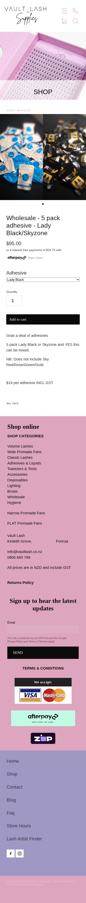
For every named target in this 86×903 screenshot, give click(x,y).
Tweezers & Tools (22, 469)
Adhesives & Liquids (24, 463)
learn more (35, 257)
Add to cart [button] (17, 319)
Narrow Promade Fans (26, 513)
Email (11, 622)
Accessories (17, 474)
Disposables (17, 480)
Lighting (13, 486)
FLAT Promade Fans (24, 523)
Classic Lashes (20, 457)
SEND (18, 653)
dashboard (45, 881)
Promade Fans (33, 452)
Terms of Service (38, 641)
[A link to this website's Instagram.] (20, 853)
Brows (12, 491)
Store (10, 110)
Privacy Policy (15, 641)
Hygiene (14, 503)
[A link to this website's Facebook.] (11, 853)
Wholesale (24, 110)
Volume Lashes (20, 446)
